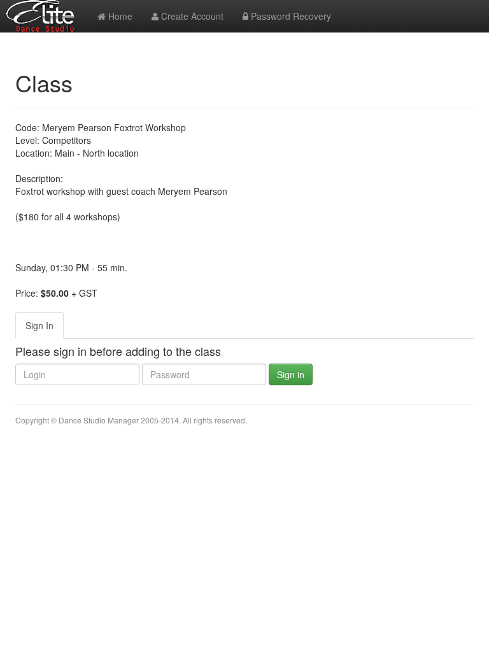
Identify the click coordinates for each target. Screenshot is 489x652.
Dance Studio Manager (99, 420)
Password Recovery (289, 16)
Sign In (39, 325)
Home (119, 16)
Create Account (191, 16)
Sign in (290, 374)
